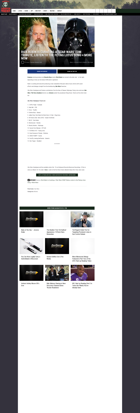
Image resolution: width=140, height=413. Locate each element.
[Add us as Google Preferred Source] (102, 11)
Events (45, 11)
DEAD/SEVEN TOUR (38, 14)
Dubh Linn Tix (77, 14)
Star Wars (58, 86)
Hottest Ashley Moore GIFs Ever (30, 284)
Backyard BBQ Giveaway (25, 14)
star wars (36, 189)
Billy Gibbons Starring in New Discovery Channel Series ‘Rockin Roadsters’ (56, 285)
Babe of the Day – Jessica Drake (30, 231)
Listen (20, 11)
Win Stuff (38, 11)
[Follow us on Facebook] (106, 11)
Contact (59, 11)
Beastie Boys (48, 77)
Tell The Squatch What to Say (109, 14)
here (46, 170)
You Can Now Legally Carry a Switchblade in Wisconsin (30, 258)
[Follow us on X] (110, 11)
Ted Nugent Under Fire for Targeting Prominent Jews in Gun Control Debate (81, 232)
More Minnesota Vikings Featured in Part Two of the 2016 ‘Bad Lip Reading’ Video (81, 259)
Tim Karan (27, 62)
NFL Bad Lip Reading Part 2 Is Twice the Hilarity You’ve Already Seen (82, 285)
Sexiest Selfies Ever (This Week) (55, 258)
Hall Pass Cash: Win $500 (51, 14)
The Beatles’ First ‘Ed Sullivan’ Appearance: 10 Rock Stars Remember (56, 232)
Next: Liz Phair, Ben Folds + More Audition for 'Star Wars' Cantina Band (57, 175)
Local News (96, 14)
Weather (52, 11)
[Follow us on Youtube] (114, 11)
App (32, 11)
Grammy (29, 77)
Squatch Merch (13, 14)
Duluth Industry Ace (66, 14)
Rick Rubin (59, 77)
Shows (26, 11)
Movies (36, 191)
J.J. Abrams (50, 93)
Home (14, 11)
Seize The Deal (86, 14)
